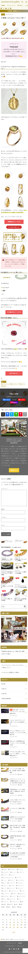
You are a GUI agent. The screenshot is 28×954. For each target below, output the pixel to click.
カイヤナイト (21, 872)
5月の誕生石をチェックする (14, 312)
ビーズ (4, 888)
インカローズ (6, 872)
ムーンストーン (6, 893)
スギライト (12, 880)
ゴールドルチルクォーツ (8, 877)
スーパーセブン (20, 880)
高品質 (19, 907)
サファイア (18, 877)
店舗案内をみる (14, 470)
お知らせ (4, 689)
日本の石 (10, 904)
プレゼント (5, 891)
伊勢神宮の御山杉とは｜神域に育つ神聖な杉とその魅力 (12, 652)
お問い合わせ (20, 5)
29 (21, 927)
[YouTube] (6, 8)
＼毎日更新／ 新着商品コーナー (14, 11)
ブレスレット (20, 888)
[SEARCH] (22, 2)
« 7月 (13, 932)
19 (10, 925)
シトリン (5, 880)
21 (17, 925)
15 (21, 922)
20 (14, 925)
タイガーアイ (11, 883)
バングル (12, 885)
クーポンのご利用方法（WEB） (10, 672)
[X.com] (3, 8)
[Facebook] (1, 8)
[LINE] (10, 8)
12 (10, 922)
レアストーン (6, 901)
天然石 (4, 386)
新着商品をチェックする (14, 221)
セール (4, 883)
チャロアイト (20, 883)
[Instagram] (8, 8)
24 (3, 927)
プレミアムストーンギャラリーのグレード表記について (12, 666)
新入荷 (3, 14)
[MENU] (26, 2)
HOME (3, 939)
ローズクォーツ (15, 901)
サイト (3, 525)
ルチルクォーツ (15, 384)
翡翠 (4, 907)
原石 (22, 901)
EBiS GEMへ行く (14, 373)
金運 (14, 907)
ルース (22, 384)
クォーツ (12, 874)
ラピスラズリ (6, 896)
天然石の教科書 (5, 698)
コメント (4, 489)
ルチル (4, 899)
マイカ (22, 891)
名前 (3, 509)
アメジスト (20, 869)
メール (3, 517)
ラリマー (13, 896)
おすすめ (5, 869)
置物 (21, 904)
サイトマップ (21, 946)
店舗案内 (3, 5)
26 (10, 927)
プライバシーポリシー (10, 946)
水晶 (16, 904)
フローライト (11, 888)
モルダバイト (22, 893)
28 (17, 927)
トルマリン (5, 885)
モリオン (14, 893)
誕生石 (9, 907)
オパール (13, 872)
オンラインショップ (11, 5)
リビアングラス (21, 896)
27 (14, 927)
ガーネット (5, 874)
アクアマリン (12, 869)
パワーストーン (6, 384)
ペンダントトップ (14, 891)
